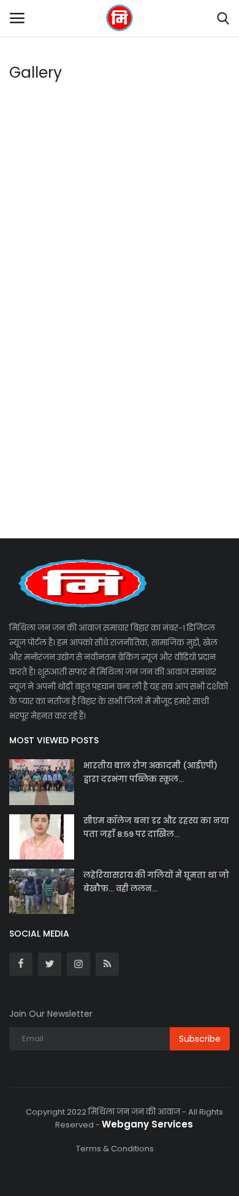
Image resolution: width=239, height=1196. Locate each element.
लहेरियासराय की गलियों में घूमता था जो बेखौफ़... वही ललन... (156, 881)
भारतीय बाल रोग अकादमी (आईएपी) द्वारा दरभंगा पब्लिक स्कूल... (150, 772)
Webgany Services (147, 1124)
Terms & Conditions (115, 1148)
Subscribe (200, 1039)
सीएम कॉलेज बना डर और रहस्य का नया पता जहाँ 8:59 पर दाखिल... (156, 827)
